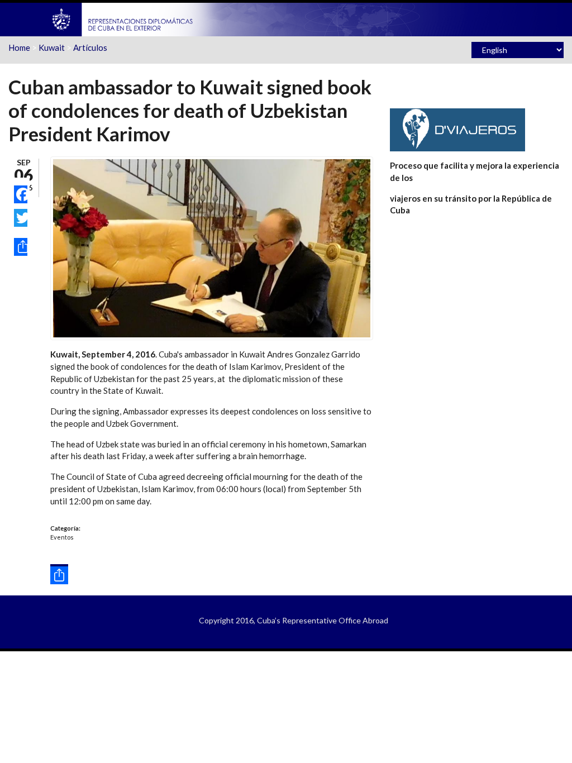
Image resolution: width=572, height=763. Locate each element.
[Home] (123, 18)
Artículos (90, 47)
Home (19, 47)
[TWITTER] (20, 218)
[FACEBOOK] (20, 194)
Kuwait (52, 47)
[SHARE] (20, 247)
